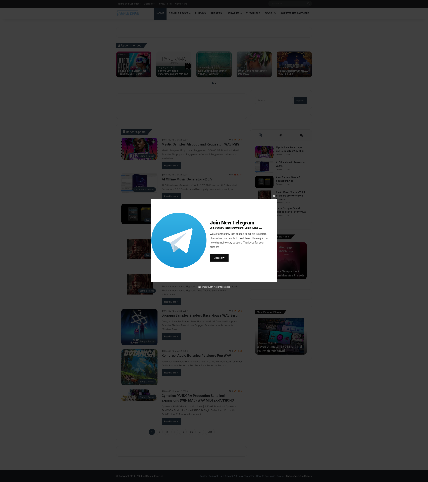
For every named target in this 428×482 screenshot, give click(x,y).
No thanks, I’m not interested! (214, 286)
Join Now (219, 257)
